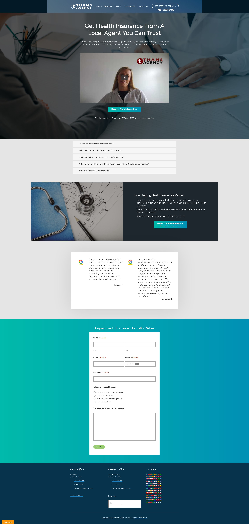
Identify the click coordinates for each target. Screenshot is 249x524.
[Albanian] (149, 474)
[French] (151, 481)
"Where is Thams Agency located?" (94, 171)
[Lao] (156, 488)
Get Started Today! (164, 6)
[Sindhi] (160, 495)
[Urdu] (147, 502)
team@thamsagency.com (83, 488)
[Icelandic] (147, 486)
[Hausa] (151, 483)
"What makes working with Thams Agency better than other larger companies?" (114, 164)
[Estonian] (160, 479)
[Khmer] (149, 488)
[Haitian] (149, 483)
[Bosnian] (149, 476)
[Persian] (158, 493)
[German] (158, 481)
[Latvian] (160, 488)
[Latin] (158, 488)
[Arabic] (153, 474)
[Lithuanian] (147, 490)
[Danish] (153, 479)
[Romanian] (151, 495)
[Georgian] (156, 481)
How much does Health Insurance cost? (96, 144)
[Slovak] (149, 497)
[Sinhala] (147, 497)
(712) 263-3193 (127, 118)
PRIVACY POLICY (76, 495)
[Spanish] (158, 497)
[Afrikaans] (147, 474)
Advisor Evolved (141, 518)
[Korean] (151, 488)
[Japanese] (156, 486)
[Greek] (160, 481)
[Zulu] (160, 502)
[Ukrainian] (160, 500)
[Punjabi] (149, 495)
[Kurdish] (153, 488)
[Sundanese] (160, 497)
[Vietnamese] (151, 502)
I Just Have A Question (105, 402)
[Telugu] (155, 500)
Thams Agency (116, 504)
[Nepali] (153, 493)
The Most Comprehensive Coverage (110, 392)
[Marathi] (147, 493)
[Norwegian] (155, 493)
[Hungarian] (160, 483)
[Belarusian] (160, 474)
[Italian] (155, 486)
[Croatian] (149, 479)
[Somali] (156, 497)
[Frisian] (153, 481)
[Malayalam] (155, 490)
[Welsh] (153, 502)
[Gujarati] (147, 483)
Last (126, 350)
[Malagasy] (153, 490)
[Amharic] (151, 474)
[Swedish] (149, 500)
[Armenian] (155, 474)
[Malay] (156, 490)
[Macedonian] (151, 490)
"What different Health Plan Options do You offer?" (101, 150)
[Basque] (158, 474)
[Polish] (160, 493)
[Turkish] (158, 500)
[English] (156, 479)
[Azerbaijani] (156, 474)
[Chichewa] (156, 476)
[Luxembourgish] (149, 490)
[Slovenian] (151, 497)
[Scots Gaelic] (155, 497)
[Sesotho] (158, 495)
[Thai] (156, 500)
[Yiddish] (156, 502)
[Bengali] (147, 476)
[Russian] (153, 495)
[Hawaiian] (153, 483)
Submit (99, 447)
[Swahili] (147, 500)
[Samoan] (153, 497)
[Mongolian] (149, 493)
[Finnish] (149, 481)
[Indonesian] (151, 486)
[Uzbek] (149, 502)
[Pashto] (156, 493)
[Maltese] (158, 490)
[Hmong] (158, 483)
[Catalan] (153, 476)
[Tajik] (151, 500)
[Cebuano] (155, 476)
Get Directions (79, 480)
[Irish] (153, 486)
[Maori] (160, 490)
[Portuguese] (147, 495)
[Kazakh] (147, 488)
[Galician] (155, 481)
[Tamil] (153, 500)
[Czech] (151, 479)
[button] (124, 144)
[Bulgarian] (151, 476)
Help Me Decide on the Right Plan (109, 399)
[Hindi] (156, 483)
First (95, 350)
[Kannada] (160, 486)
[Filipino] (147, 481)
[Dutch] (155, 479)
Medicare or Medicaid (104, 395)
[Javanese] (158, 486)
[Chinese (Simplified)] (158, 476)
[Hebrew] (155, 483)
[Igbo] (149, 486)
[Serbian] (155, 495)
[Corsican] (147, 479)
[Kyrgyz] (155, 488)
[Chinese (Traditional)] (160, 476)
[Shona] (156, 495)
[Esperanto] (158, 479)
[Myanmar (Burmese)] (151, 493)
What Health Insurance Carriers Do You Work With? (101, 157)
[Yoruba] (158, 502)
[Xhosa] (155, 502)
